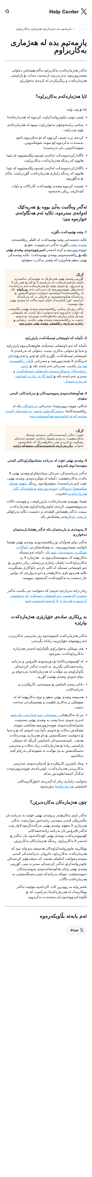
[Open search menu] (7, 11)
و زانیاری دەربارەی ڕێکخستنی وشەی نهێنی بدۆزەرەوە (48, 321)
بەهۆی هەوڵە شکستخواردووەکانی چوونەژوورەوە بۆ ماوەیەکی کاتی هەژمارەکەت (48, 488)
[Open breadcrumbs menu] (82, 29)
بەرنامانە (22, 289)
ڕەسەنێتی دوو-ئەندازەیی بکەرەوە (34, 715)
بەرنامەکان (29, 406)
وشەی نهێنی (78, 245)
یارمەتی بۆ (79, 516)
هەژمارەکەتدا (64, 786)
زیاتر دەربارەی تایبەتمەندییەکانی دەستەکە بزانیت (43, 445)
